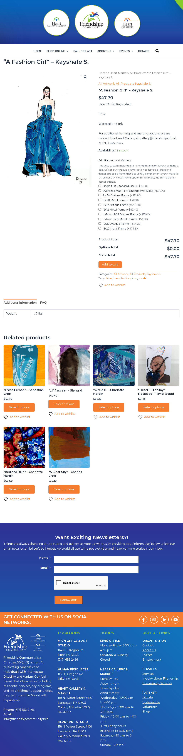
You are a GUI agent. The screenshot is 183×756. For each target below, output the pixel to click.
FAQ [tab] (43, 302)
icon (134, 278)
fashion (125, 278)
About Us (104, 51)
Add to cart (110, 264)
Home (38, 51)
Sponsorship (151, 702)
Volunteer (149, 707)
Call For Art (82, 51)
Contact (148, 645)
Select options (19, 407)
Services (148, 673)
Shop (146, 711)
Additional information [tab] (20, 302)
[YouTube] (175, 620)
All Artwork (106, 83)
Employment (151, 659)
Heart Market (119, 73)
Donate (143, 51)
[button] (66, 51)
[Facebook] (143, 620)
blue (109, 278)
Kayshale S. (143, 83)
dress (116, 278)
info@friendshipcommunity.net (26, 719)
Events (124, 51)
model (143, 278)
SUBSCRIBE (68, 600)
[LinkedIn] (165, 620)
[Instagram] (154, 620)
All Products (138, 73)
